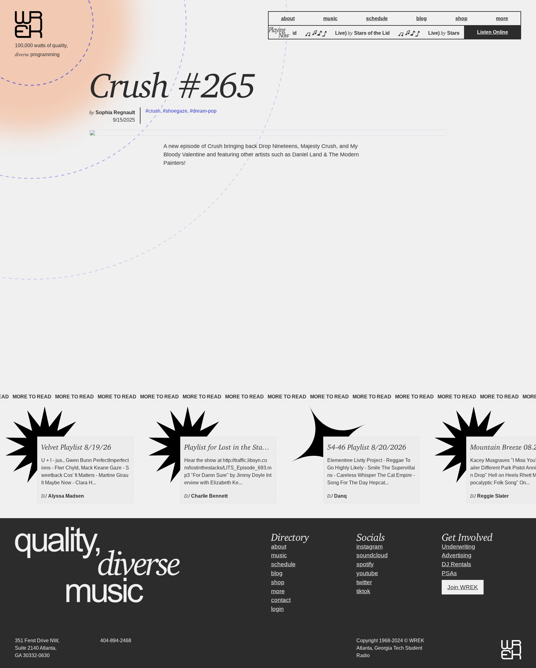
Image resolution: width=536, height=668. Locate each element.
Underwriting (458, 546)
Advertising (456, 555)
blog (277, 573)
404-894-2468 (115, 640)
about (278, 546)
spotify (365, 564)
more (278, 591)
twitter (364, 582)
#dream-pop (203, 111)
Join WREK (462, 587)
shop (277, 582)
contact (281, 600)
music (279, 555)
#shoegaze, (176, 111)
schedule (283, 564)
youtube (367, 573)
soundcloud (372, 555)
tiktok (363, 591)
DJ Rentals (456, 564)
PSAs (449, 573)
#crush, (154, 111)
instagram (369, 546)
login (277, 609)
